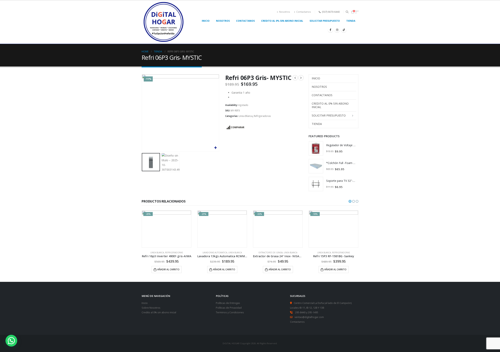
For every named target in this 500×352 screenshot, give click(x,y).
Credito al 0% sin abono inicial (159, 312)
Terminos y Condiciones (230, 312)
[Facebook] (330, 29)
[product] (316, 148)
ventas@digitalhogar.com (309, 317)
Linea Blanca (246, 116)
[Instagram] (337, 29)
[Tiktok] (343, 29)
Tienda (350, 20)
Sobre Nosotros (151, 307)
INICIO (206, 20)
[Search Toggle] (347, 12)
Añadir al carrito (168, 269)
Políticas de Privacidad (229, 307)
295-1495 (313, 312)
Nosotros (284, 11)
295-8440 (300, 312)
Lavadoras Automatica (159, 252)
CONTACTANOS (245, 20)
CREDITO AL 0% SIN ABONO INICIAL (282, 20)
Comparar (237, 127)
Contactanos (303, 11)
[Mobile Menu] (354, 29)
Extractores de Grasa (215, 252)
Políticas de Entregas (228, 303)
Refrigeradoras (262, 116)
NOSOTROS (223, 20)
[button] (350, 201)
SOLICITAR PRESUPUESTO (325, 20)
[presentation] (143, 113)
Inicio (145, 303)
